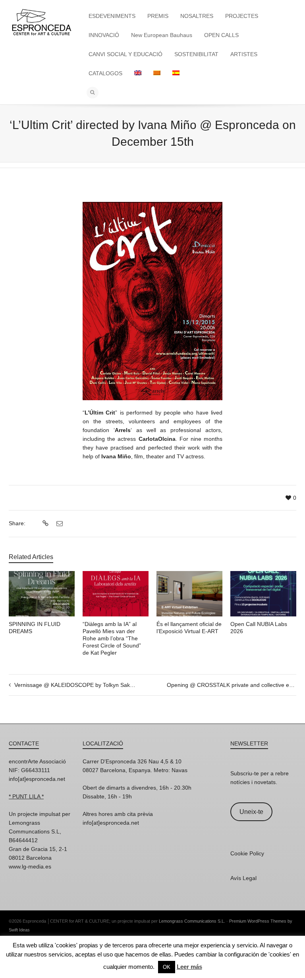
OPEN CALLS (221, 35)
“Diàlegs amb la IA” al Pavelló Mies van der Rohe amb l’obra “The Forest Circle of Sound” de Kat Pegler (112, 638)
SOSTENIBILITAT (196, 54)
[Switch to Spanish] (176, 73)
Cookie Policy (247, 853)
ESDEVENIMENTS (112, 16)
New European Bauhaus (161, 35)
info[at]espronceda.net (37, 779)
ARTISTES (243, 54)
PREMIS (157, 16)
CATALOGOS (105, 73)
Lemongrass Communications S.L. (192, 921)
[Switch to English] (137, 73)
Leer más (189, 966)
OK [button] (166, 967)
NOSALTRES (196, 16)
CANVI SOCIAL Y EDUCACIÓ (125, 54)
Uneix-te (251, 811)
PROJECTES (241, 16)
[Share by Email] (58, 523)
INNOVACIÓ (104, 35)
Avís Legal (243, 878)
